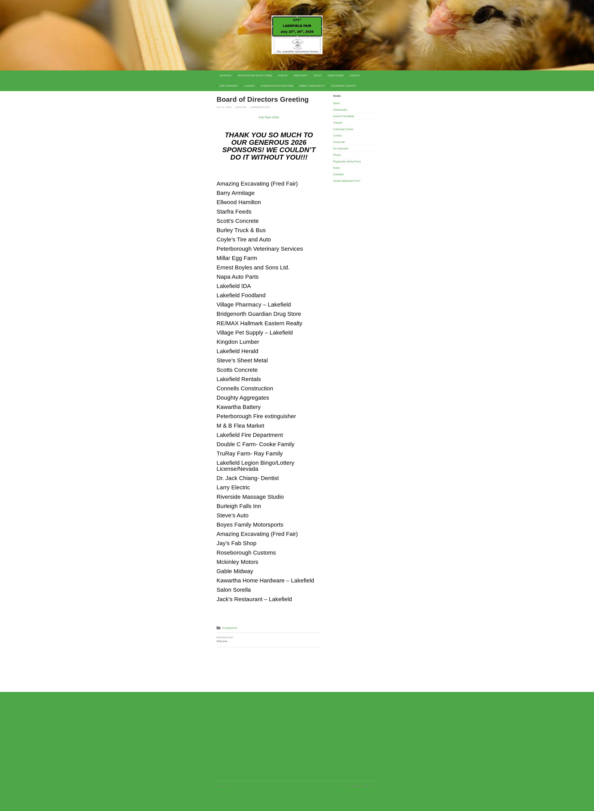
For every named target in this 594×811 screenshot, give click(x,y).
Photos (283, 75)
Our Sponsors (229, 86)
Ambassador (336, 75)
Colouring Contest (343, 86)
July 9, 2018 (224, 107)
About (336, 103)
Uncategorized (229, 627)
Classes (249, 86)
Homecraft (301, 75)
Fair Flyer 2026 (269, 117)
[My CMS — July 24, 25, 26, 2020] (296, 34)
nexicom (241, 107)
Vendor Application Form (277, 86)
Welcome (225, 640)
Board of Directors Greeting (263, 99)
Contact (355, 75)
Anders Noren (360, 786)
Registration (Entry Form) (255, 75)
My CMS (229, 786)
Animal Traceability (312, 86)
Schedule (226, 75)
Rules (317, 75)
